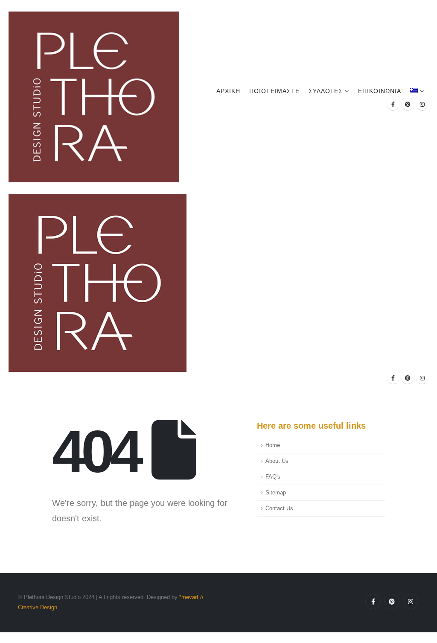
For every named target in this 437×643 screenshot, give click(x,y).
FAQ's (272, 477)
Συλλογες (326, 91)
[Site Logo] (94, 97)
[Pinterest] (408, 104)
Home (272, 445)
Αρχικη (228, 91)
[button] (5, 637)
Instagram (410, 601)
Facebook (373, 601)
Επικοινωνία (379, 91)
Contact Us (279, 508)
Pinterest (391, 601)
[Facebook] (393, 104)
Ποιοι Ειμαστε (274, 91)
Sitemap (275, 493)
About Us (276, 461)
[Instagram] (422, 104)
